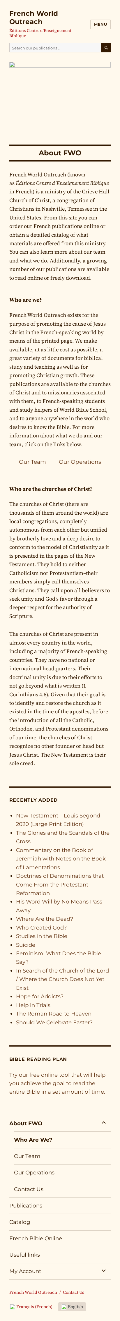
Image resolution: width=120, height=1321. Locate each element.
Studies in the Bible (41, 936)
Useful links (24, 1254)
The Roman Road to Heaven (53, 1013)
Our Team (32, 461)
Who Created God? (41, 927)
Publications (25, 1205)
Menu (100, 24)
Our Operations (80, 461)
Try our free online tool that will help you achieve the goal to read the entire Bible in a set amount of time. (57, 1083)
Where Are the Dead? (44, 918)
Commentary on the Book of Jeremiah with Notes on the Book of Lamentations (61, 859)
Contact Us (28, 1189)
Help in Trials (33, 1005)
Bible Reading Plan (38, 1059)
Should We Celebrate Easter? (54, 1022)
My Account (25, 1271)
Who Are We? (33, 1139)
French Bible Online (35, 1238)
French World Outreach (33, 17)
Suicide (25, 945)
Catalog (19, 1222)
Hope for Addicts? (39, 996)
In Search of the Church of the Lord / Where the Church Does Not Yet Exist (62, 979)
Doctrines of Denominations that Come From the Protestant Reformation (60, 884)
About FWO (26, 1123)
